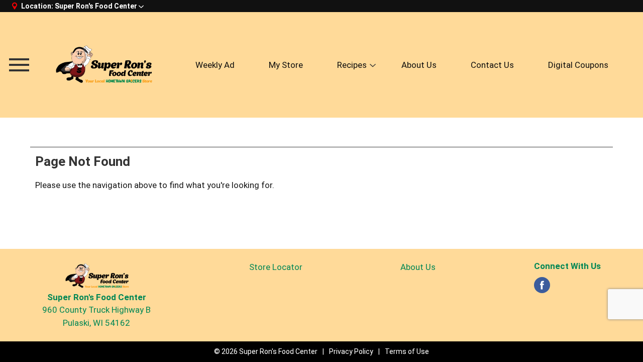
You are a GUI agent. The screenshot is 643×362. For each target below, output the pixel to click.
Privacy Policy (351, 351)
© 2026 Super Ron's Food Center (265, 351)
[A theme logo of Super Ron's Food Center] (103, 64)
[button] (99, 6)
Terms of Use (407, 351)
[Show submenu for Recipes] (373, 65)
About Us (418, 267)
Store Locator (275, 267)
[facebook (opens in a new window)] (542, 288)
